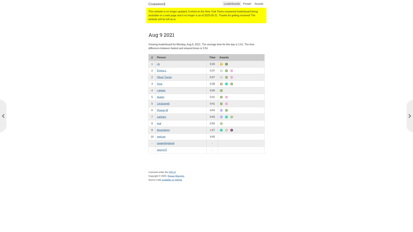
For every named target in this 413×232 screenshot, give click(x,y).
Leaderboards (232, 3)
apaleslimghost (165, 143)
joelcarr (161, 136)
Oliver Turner (164, 77)
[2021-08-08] (410, 116)
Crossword (156, 4)
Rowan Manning (176, 176)
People (247, 3)
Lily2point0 (163, 103)
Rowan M (162, 110)
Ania (159, 83)
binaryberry (163, 130)
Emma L (161, 70)
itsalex (160, 97)
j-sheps (161, 90)
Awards (259, 3)
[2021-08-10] (3, 116)
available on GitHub (172, 180)
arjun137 (162, 150)
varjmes (161, 117)
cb (158, 64)
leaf (159, 123)
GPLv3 (172, 172)
